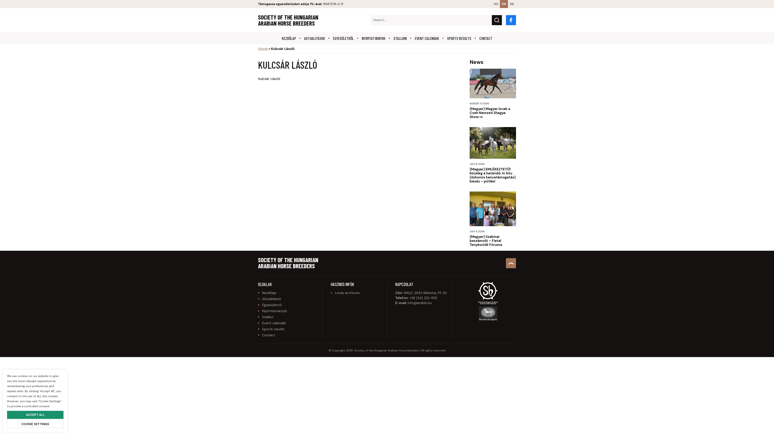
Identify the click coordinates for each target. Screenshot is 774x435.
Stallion (400, 38)
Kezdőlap (289, 38)
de (512, 4)
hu (496, 4)
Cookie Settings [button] (35, 424)
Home (263, 49)
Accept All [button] (35, 415)
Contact (485, 38)
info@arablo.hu (420, 303)
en (504, 4)
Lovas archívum (347, 293)
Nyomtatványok (373, 38)
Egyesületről (343, 38)
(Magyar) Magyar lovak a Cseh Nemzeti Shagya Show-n (490, 113)
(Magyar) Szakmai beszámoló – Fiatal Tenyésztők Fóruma (486, 241)
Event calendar (427, 38)
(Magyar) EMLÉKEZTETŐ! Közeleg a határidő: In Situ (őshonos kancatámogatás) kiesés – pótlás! (493, 175)
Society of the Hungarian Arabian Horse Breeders (288, 20)
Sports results (459, 38)
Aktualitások (314, 38)
